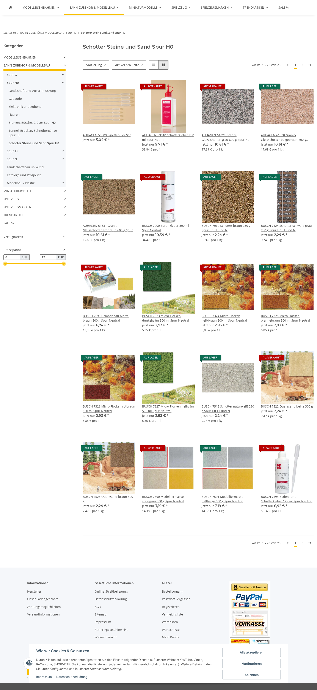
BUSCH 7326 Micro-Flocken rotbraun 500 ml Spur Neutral (109, 408)
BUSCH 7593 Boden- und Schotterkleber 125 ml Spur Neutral (286, 499)
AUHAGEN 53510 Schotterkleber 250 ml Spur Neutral (168, 137)
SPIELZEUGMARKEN (17, 207)
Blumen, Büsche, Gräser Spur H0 (32, 123)
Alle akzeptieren (252, 652)
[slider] (5, 264)
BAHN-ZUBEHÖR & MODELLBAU (26, 65)
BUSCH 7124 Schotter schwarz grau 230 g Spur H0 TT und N (286, 228)
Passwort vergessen (176, 599)
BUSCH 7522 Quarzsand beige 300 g (287, 406)
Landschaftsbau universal (25, 167)
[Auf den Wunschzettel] (128, 87)
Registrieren (171, 607)
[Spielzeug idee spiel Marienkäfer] (10, 7)
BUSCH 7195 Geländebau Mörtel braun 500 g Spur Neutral (106, 318)
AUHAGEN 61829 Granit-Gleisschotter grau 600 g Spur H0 (225, 137)
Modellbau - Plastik (21, 183)
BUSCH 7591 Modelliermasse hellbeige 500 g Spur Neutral (222, 499)
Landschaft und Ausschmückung (32, 91)
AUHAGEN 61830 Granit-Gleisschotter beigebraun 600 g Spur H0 (283, 137)
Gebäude (15, 99)
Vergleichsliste (172, 614)
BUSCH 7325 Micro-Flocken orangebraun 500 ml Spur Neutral (285, 318)
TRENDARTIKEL (14, 215)
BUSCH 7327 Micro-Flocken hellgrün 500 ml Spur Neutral (168, 408)
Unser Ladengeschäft (42, 599)
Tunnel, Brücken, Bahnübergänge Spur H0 (33, 132)
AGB (98, 607)
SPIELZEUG (11, 199)
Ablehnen (252, 675)
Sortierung (94, 65)
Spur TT (12, 151)
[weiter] (310, 65)
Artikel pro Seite (127, 65)
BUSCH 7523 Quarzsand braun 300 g (108, 499)
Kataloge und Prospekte (24, 175)
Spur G (12, 75)
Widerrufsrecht (106, 637)
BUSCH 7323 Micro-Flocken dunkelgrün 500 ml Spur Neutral (165, 318)
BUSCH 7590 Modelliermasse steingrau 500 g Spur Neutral (163, 499)
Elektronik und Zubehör (26, 107)
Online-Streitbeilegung (111, 591)
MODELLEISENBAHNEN (19, 57)
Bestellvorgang (172, 591)
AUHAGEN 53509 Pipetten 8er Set (107, 135)
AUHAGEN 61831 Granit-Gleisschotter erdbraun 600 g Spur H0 (108, 228)
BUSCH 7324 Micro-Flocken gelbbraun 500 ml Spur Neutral (224, 318)
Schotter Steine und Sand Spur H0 (34, 143)
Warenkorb (170, 622)
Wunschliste (171, 630)
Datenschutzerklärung (72, 677)
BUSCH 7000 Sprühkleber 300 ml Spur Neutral (165, 228)
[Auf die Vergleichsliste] (116, 87)
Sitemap (101, 614)
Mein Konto (170, 637)
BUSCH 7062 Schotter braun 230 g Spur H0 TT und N (226, 228)
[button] (154, 65)
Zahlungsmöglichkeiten (44, 607)
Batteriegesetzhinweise (111, 630)
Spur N (12, 159)
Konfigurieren (252, 663)
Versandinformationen (43, 614)
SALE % (8, 223)
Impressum (44, 677)
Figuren (14, 115)
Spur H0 (13, 83)
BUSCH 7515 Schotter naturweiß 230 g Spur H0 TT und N (228, 408)
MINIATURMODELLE (17, 191)
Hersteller (34, 591)
